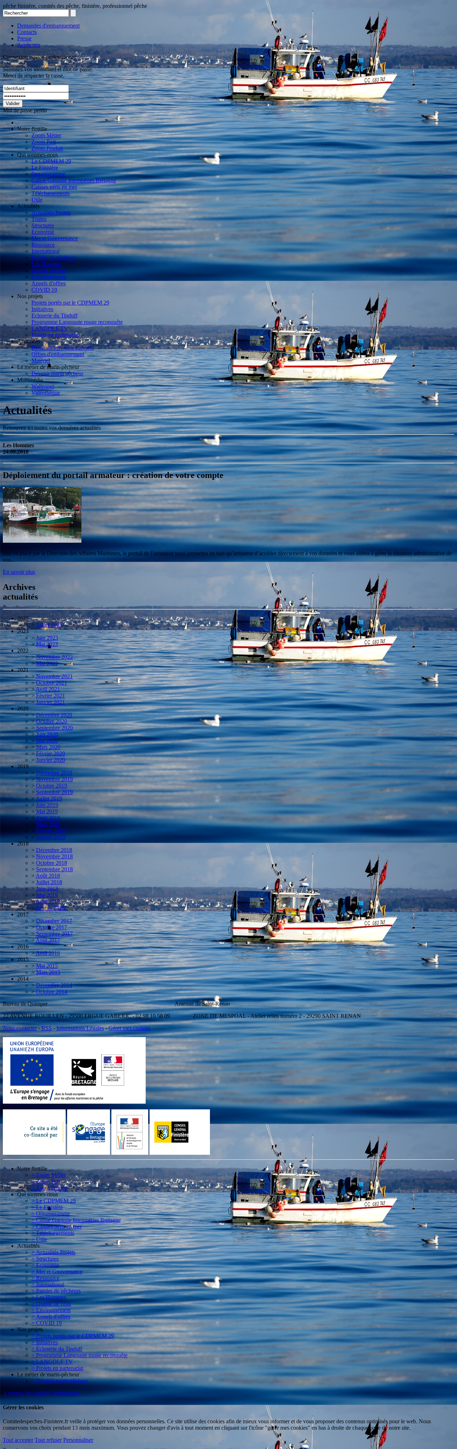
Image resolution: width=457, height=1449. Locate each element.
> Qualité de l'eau (51, 1304)
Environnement (48, 277)
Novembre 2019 (54, 779)
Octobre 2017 (51, 927)
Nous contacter (20, 1028)
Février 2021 (50, 696)
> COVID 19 (46, 1323)
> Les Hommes (48, 1297)
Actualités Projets (51, 213)
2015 (23, 959)
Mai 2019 (47, 811)
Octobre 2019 (51, 786)
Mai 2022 (47, 663)
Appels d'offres (48, 283)
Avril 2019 (48, 818)
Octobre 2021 (51, 683)
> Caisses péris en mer (56, 1226)
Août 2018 (48, 876)
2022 (23, 650)
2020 (23, 708)
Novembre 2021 (54, 676)
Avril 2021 (48, 689)
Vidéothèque (45, 393)
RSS (46, 1028)
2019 (23, 766)
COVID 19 (44, 290)
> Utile (39, 1239)
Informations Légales (80, 1028)
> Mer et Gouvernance (56, 1271)
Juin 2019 (47, 805)
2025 (23, 618)
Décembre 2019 (54, 773)
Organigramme (48, 174)
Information (65, 1393)
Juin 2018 (47, 889)
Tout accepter (18, 1440)
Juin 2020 (47, 734)
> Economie (45, 1265)
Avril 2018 (48, 901)
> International (47, 1284)
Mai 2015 (47, 966)
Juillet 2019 (49, 798)
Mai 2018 (47, 895)
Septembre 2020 (54, 728)
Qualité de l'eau (48, 270)
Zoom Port (43, 142)
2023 (23, 631)
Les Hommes (46, 264)
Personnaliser (78, 1440)
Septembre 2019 (54, 792)
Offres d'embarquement (57, 354)
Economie (42, 232)
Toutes (38, 219)
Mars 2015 (48, 972)
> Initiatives (44, 1342)
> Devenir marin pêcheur (59, 1381)
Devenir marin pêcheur (57, 373)
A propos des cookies (27, 1393)
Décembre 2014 (54, 985)
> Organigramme (50, 1214)
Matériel (40, 361)
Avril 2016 (48, 953)
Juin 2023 (47, 638)
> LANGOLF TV (52, 1362)
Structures (42, 225)
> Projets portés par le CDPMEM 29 (72, 1336)
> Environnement (51, 1310)
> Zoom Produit (49, 1188)
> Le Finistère (47, 1207)
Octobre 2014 (51, 992)
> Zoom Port (45, 1181)
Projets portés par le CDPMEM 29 (70, 303)
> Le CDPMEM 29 (53, 1201)
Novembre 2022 (54, 657)
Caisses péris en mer (54, 187)
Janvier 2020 (50, 760)
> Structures (45, 1259)
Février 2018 (50, 908)
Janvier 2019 (50, 837)
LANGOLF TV (49, 328)
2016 (23, 946)
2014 (23, 979)
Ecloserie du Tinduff (54, 315)
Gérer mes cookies (129, 1028)
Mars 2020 (48, 747)
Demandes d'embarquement (48, 26)
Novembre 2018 (54, 856)
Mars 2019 (48, 824)
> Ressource (45, 1278)
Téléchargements (50, 193)
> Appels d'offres (50, 1317)
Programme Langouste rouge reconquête (77, 322)
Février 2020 (50, 753)
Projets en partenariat (55, 335)
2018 (23, 844)
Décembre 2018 (54, 850)
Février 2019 (50, 831)
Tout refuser (48, 1440)
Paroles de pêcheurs (53, 258)
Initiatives (42, 309)
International (45, 251)
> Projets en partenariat (57, 1368)
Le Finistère (44, 167)
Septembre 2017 (54, 934)
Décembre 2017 (54, 921)
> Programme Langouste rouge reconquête (79, 1355)
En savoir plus (19, 572)
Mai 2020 (47, 741)
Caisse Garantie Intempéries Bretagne (73, 180)
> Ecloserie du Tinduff (56, 1349)
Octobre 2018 (51, 863)
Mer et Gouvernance (54, 238)
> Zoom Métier (48, 1175)
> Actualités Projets (53, 1252)
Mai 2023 (47, 644)
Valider (13, 103)
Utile (36, 200)
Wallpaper (42, 386)
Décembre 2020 (54, 715)
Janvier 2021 (50, 702)
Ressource (43, 245)
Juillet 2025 (49, 625)
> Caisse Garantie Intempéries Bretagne (76, 1220)
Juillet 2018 (49, 882)
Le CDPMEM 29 (51, 161)
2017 (23, 914)
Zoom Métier (46, 135)
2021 (23, 670)
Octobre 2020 (51, 721)
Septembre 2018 (54, 869)
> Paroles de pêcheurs (56, 1291)
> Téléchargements (52, 1233)
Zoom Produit (47, 148)
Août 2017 (48, 940)
